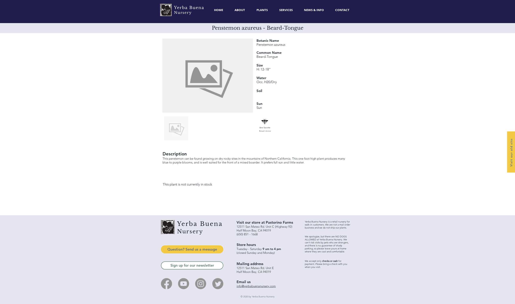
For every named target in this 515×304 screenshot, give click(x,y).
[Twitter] (217, 283)
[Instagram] (200, 283)
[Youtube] (183, 283)
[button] (262, 10)
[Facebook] (166, 283)
